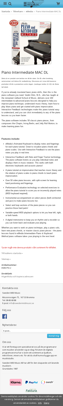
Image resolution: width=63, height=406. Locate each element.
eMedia (29, 11)
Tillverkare (18, 11)
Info (40, 403)
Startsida (6, 11)
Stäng (46, 403)
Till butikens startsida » (12, 253)
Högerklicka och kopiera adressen (17, 276)
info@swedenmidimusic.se (21, 303)
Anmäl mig (54, 335)
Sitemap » (6, 259)
